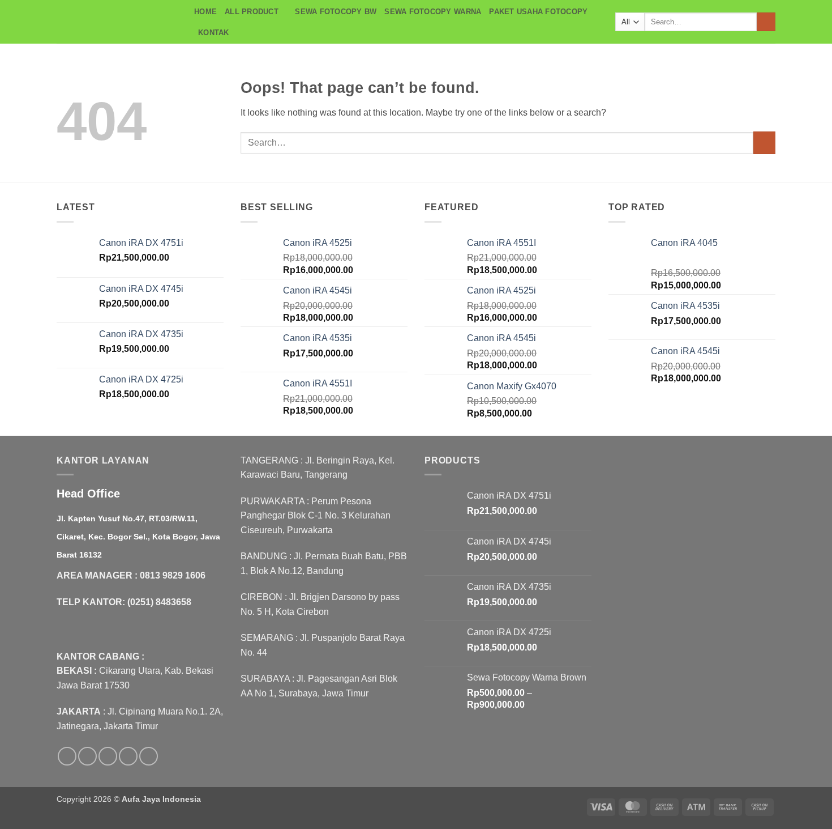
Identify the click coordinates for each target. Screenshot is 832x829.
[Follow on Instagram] (87, 756)
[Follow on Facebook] (67, 756)
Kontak (213, 32)
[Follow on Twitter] (107, 756)
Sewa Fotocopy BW (335, 11)
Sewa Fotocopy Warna (432, 11)
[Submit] (766, 22)
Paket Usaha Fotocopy (538, 11)
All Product (251, 11)
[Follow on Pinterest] (148, 756)
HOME (205, 11)
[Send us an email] (128, 756)
